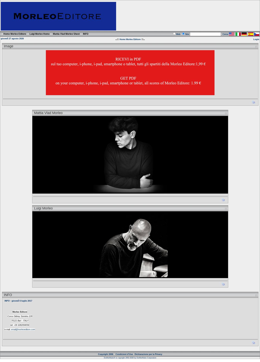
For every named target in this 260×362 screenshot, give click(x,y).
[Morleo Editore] (58, 29)
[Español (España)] (250, 34)
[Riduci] (256, 46)
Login (256, 39)
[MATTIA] (130, 153)
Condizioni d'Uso (124, 354)
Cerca (225, 34)
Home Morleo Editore (130, 39)
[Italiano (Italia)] (238, 34)
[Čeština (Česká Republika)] (256, 34)
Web (178, 34)
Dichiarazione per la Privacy (148, 354)
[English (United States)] (231, 34)
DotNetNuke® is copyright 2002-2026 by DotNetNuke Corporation (130, 358)
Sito (187, 34)
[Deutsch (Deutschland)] (244, 34)
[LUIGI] (130, 243)
